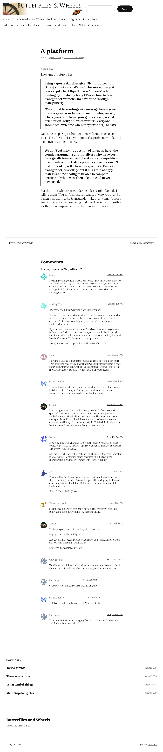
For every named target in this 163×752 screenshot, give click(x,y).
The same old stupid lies (56, 74)
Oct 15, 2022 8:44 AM (115, 355)
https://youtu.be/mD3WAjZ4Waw (65, 547)
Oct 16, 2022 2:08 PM (92, 597)
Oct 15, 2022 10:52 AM (114, 437)
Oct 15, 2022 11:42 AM (115, 503)
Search (125, 9)
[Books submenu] (55, 19)
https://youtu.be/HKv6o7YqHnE (65, 534)
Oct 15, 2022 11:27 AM (115, 471)
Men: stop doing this (20, 692)
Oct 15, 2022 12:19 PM (115, 523)
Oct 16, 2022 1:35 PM (115, 559)
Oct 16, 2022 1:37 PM (89, 579)
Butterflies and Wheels (28, 719)
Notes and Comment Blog (74, 57)
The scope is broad (18, 676)
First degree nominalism (21, 242)
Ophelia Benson (55, 57)
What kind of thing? (19, 684)
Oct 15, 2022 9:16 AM (115, 404)
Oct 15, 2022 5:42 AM (115, 274)
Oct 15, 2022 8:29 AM (115, 304)
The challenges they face (142, 242)
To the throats (15, 667)
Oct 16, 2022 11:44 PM (115, 614)
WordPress (152, 744)
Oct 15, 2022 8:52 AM (115, 381)
